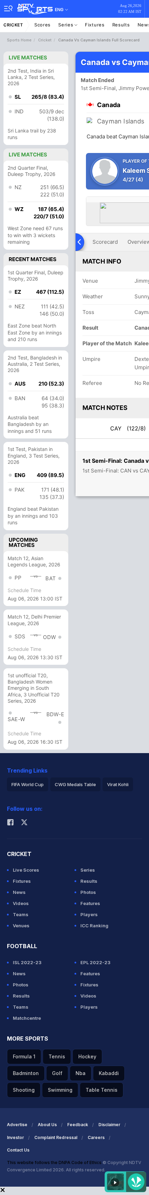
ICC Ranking (94, 925)
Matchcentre (27, 1018)
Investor (15, 1137)
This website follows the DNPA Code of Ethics (55, 1162)
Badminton (26, 1073)
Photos (88, 892)
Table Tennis (101, 1090)
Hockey (87, 1056)
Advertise (17, 1124)
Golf (57, 1073)
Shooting (24, 1090)
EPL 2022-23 (95, 962)
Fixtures (95, 24)
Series (66, 24)
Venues (21, 925)
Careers (96, 1137)
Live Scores (26, 870)
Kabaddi (109, 1073)
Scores (42, 24)
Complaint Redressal (55, 1137)
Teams (20, 914)
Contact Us (18, 1150)
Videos (21, 903)
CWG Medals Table (75, 784)
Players (89, 914)
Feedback (77, 1124)
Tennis (57, 1056)
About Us (47, 1124)
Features (90, 903)
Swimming (60, 1090)
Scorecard (105, 242)
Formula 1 (24, 1056)
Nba (81, 1073)
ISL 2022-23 (27, 962)
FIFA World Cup (27, 784)
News (19, 892)
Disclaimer (109, 1124)
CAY (128, 428)
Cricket (13, 24)
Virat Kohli (118, 784)
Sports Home (19, 40)
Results (121, 24)
